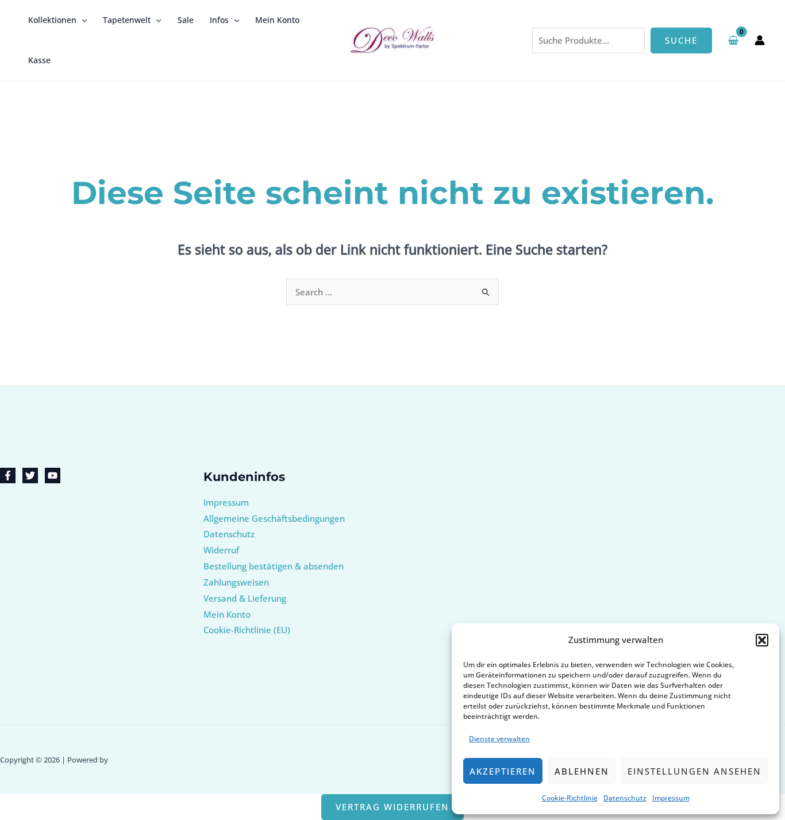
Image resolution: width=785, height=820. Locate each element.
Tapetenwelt (127, 19)
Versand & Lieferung (244, 598)
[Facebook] (8, 475)
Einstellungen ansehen (694, 771)
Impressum (671, 798)
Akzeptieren (503, 771)
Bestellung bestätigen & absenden (273, 566)
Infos (219, 19)
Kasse (39, 60)
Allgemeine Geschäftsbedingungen (274, 518)
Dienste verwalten (499, 739)
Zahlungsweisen (236, 582)
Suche (681, 40)
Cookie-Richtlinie (570, 798)
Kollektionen (52, 19)
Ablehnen (582, 771)
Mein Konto (277, 19)
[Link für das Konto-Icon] (760, 40)
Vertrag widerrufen (392, 807)
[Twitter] (30, 475)
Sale (186, 19)
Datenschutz (625, 798)
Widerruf (221, 550)
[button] (762, 640)
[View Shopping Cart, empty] (733, 39)
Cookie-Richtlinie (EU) (246, 630)
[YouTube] (52, 475)
